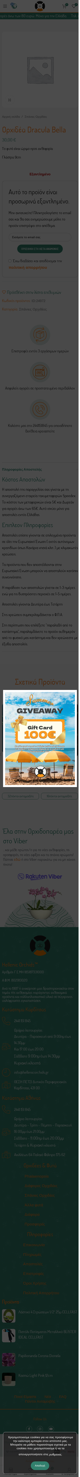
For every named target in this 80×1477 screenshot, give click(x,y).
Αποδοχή (40, 1465)
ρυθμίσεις (55, 1454)
